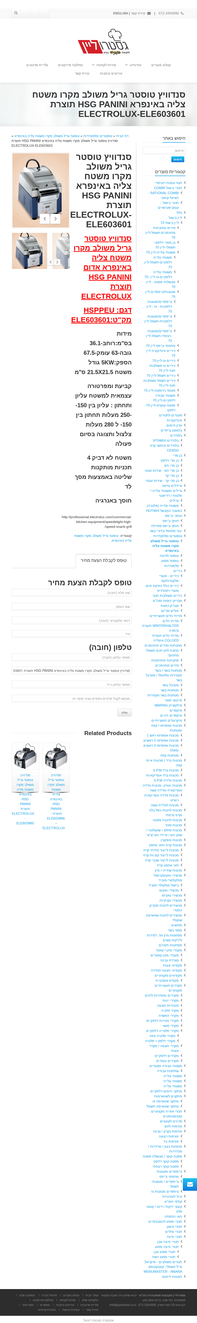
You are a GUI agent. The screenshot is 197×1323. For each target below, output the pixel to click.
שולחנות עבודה (168, 1071)
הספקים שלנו (27, 1295)
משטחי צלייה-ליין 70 (160, 252)
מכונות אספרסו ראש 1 (163, 735)
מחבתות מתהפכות (165, 660)
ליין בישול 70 (169, 223)
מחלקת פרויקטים (70, 65)
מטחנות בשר (169, 690)
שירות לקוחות (106, 65)
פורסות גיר (171, 1141)
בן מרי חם (171, 465)
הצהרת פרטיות (47, 1309)
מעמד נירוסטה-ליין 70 (159, 390)
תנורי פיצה (174, 1237)
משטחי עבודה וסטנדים (165, 1066)
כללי (179, 213)
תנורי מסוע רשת (163, 1257)
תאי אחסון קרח (168, 865)
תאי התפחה (173, 1216)
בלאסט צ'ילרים (171, 430)
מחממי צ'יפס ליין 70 (160, 346)
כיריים (177, 571)
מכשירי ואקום (169, 890)
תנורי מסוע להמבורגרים (165, 1221)
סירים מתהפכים (167, 665)
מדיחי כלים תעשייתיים (166, 616)
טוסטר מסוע (170, 561)
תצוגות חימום (172, 1276)
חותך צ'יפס (171, 521)
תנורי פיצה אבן (168, 1242)
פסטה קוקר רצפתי (166, 1166)
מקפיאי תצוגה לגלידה (166, 970)
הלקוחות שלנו (90, 1300)
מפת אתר (28, 1305)
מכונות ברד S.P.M (166, 770)
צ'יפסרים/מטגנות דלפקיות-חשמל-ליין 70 (158, 321)
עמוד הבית (92, 1295)
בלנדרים (176, 435)
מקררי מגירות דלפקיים (162, 1021)
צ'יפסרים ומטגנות (169, 1171)
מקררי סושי (171, 1026)
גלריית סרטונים (37, 65)
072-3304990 (169, 13)
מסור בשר (175, 930)
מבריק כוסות (170, 606)
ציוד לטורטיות (172, 1196)
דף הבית (122, 136)
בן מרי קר (172, 475)
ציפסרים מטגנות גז (165, 1191)
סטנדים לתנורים (170, 415)
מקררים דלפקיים (167, 1056)
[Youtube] (35, 13)
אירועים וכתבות (111, 73)
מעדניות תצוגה (168, 1005)
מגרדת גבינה (169, 960)
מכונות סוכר (173, 825)
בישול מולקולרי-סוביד (163, 885)
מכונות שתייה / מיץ (168, 870)
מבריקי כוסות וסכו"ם (167, 601)
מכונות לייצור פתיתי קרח (161, 850)
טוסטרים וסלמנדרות (97, 136)
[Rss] (25, 13)
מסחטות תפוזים (170, 945)
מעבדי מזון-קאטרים (165, 955)
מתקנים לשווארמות (168, 1096)
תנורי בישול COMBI (168, 188)
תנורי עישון (174, 1226)
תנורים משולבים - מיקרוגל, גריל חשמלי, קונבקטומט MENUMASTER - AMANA (163, 1266)
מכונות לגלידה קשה (165, 805)
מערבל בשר (170, 685)
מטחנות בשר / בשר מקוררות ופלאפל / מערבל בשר (164, 675)
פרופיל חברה (49, 1295)
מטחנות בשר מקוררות (163, 695)
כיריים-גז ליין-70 (163, 361)
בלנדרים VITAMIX (166, 440)
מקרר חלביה (170, 1010)
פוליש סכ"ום (170, 611)
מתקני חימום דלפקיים (166, 1091)
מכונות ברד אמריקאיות (162, 775)
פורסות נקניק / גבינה (167, 1131)
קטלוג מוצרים (161, 65)
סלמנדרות (171, 566)
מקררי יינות (171, 1000)
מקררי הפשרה (169, 1016)
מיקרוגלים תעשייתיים (166, 720)
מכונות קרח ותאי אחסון (165, 845)
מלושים (176, 925)
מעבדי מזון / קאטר (169, 950)
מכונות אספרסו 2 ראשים (161, 740)
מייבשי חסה (173, 700)
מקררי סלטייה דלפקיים (162, 1031)
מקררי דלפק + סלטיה (160, 1041)
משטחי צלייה (172, 1076)
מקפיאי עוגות (172, 965)
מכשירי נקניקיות (171, 900)
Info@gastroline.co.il (123, 1305)
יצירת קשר (139, 13)
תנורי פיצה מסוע (167, 1247)
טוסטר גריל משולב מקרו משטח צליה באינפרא (47, 136)
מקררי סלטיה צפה (162, 1036)
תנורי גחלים (173, 1232)
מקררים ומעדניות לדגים (162, 995)
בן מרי (177, 455)
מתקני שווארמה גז (166, 1101)
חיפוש (178, 159)
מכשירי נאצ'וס (172, 895)
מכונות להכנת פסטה (167, 820)
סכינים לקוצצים (171, 1121)
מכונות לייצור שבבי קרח (162, 860)
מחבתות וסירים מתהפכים (163, 645)
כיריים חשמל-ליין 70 (161, 375)
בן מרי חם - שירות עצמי (162, 470)
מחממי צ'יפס (169, 1176)
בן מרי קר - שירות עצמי (162, 481)
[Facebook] (44, 13)
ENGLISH (120, 13)
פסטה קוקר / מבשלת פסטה (162, 1156)
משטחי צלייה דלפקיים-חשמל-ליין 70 (158, 262)
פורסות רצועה (169, 1136)
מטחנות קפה (169, 755)
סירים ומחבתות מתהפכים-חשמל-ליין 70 (160, 232)
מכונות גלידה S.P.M (168, 780)
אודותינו (135, 65)
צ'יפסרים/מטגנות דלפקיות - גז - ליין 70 (159, 306)
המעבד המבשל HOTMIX (164, 511)
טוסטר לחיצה (169, 556)
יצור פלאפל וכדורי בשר (166, 531)
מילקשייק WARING (168, 705)
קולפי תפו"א (173, 1201)
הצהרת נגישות (71, 1309)
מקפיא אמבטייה (167, 980)
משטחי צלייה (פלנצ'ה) (163, 506)
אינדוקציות (174, 420)
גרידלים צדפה (172, 486)
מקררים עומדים (167, 1061)
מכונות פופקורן (171, 840)
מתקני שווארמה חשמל (163, 1106)
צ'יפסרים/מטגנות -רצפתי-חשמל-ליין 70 (159, 336)
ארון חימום (174, 425)
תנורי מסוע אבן (164, 1252)
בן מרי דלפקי (169, 460)
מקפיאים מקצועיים (168, 975)
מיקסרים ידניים (171, 715)
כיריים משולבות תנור (167, 596)
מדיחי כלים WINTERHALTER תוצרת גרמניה (160, 625)
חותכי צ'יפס (173, 516)
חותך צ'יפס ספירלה (165, 526)
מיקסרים (176, 710)
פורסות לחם (173, 1126)
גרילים (174, 500)
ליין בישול (175, 218)
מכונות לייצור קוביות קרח (161, 855)
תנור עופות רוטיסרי (168, 183)
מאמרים (45, 1305)
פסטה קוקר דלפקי (166, 1161)
